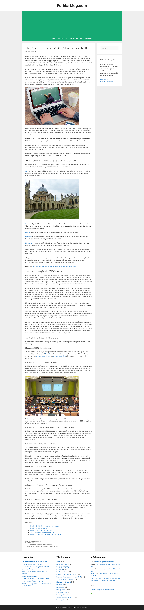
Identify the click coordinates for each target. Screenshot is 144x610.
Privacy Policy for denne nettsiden (102, 589)
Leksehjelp (60, 587)
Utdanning (34, 543)
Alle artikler (61, 38)
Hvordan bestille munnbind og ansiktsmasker (39, 544)
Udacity (27, 232)
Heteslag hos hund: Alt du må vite (33, 564)
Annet (58, 562)
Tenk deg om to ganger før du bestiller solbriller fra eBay (42, 546)
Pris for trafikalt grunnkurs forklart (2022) (43, 532)
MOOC (29, 543)
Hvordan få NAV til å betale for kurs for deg (44, 526)
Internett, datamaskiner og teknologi (68, 577)
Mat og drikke (61, 590)
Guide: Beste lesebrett (29, 576)
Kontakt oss (88, 38)
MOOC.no (28, 243)
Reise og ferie (61, 595)
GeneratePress (83, 607)
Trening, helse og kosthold (65, 597)
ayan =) (93, 573)
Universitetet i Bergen (43, 356)
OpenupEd (28, 236)
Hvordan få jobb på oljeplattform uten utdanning (46, 534)
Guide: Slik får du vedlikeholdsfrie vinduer (36, 579)
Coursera (28, 224)
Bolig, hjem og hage (63, 567)
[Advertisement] (72, 23)
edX (26, 171)
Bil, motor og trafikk (62, 564)
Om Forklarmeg (61, 592)
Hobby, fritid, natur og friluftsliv (66, 574)
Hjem (53, 38)
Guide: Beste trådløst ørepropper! (33, 581)
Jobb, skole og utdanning (34, 541)
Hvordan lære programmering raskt (41, 530)
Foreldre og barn (62, 572)
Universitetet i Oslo (59, 356)
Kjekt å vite (60, 584)
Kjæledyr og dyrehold (63, 582)
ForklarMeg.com (72, 5)
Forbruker (59, 569)
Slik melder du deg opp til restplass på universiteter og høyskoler (54, 266)
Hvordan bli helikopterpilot (38, 528)
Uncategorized (61, 600)
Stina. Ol (94, 578)
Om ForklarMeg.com (76, 38)
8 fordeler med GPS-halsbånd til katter (35, 562)
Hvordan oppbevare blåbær (104, 562)
